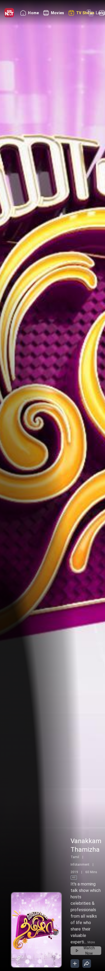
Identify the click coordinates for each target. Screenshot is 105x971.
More (91, 942)
